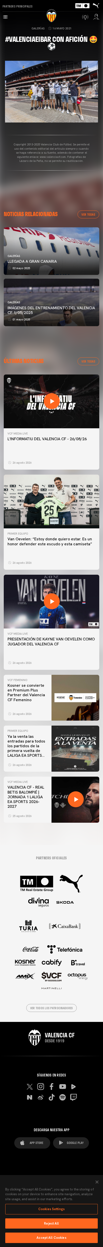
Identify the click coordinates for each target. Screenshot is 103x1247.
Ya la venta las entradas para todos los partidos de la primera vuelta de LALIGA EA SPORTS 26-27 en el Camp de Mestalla (26, 751)
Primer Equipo (18, 533)
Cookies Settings (51, 1209)
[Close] (97, 1182)
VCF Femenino (17, 680)
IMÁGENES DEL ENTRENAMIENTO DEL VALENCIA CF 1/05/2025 (51, 310)
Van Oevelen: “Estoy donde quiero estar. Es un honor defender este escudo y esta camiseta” (50, 541)
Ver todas (88, 214)
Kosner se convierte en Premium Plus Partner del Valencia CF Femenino (26, 692)
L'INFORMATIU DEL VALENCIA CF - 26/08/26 (47, 438)
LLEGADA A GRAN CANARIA (32, 261)
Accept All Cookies (51, 1238)
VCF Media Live (18, 433)
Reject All (51, 1223)
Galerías (38, 28)
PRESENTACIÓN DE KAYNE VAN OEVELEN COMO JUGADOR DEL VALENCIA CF (51, 641)
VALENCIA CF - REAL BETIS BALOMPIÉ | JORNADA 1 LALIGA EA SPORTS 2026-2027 (26, 797)
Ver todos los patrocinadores (51, 1008)
